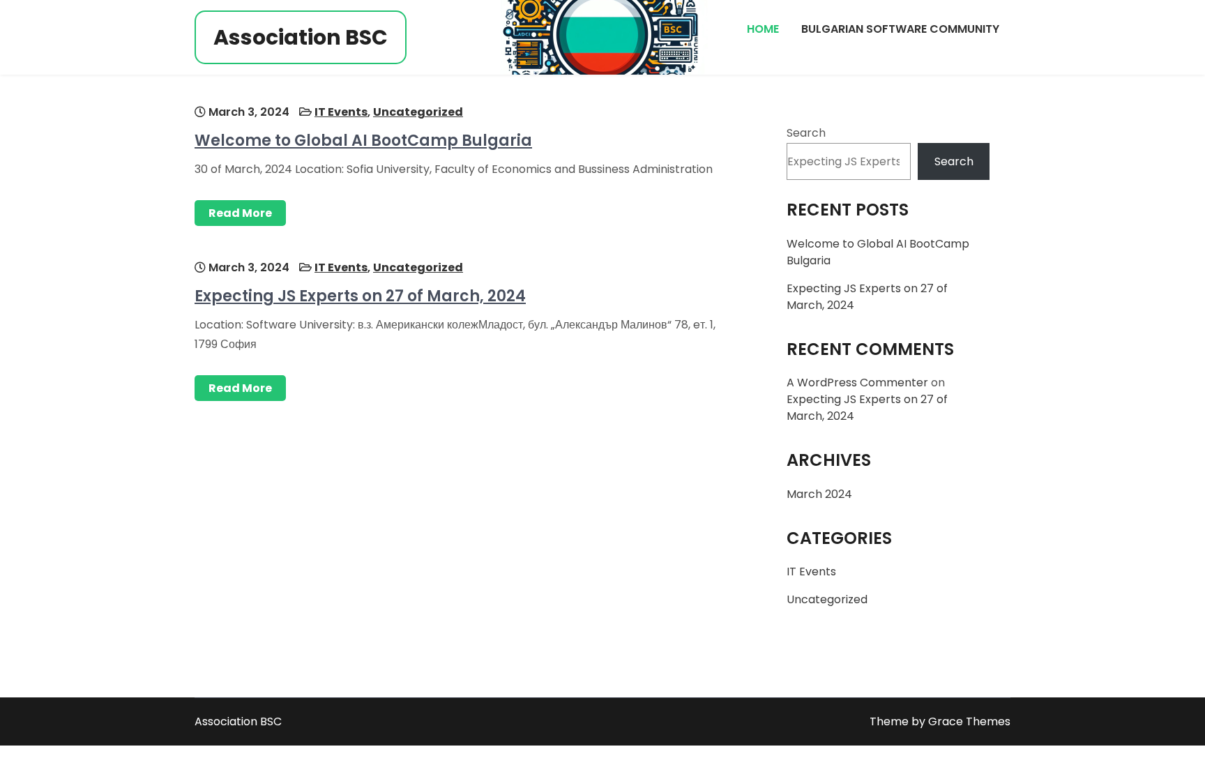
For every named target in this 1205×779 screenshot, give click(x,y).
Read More (240, 213)
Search (806, 133)
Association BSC (300, 37)
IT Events (340, 112)
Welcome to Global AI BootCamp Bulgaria (363, 140)
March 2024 (819, 494)
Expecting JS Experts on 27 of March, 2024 (360, 296)
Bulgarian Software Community (900, 29)
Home (763, 29)
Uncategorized (418, 112)
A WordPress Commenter (857, 383)
